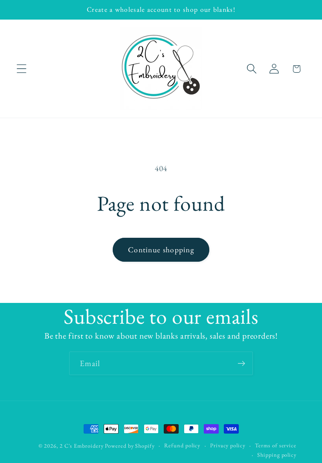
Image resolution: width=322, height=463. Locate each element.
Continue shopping (161, 249)
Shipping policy (276, 454)
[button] (21, 69)
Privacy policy (227, 445)
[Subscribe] (241, 364)
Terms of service (275, 445)
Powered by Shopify (129, 445)
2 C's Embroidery (82, 445)
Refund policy (182, 445)
